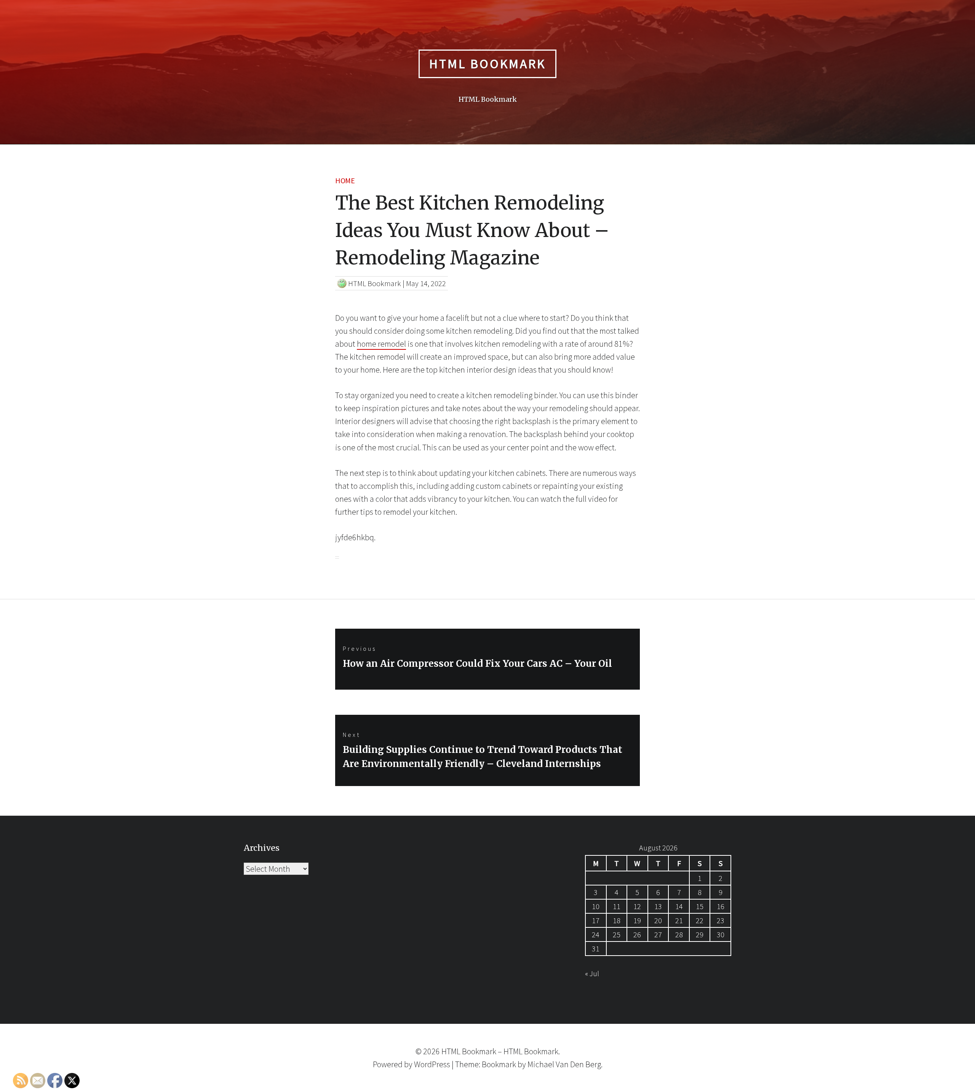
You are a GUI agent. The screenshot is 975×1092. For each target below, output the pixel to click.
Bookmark (499, 1064)
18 (616, 920)
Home (345, 180)
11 (616, 906)
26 (637, 934)
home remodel (381, 343)
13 (658, 906)
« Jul (592, 973)
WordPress (432, 1064)
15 (699, 906)
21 (679, 920)
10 (595, 906)
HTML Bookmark (487, 64)
